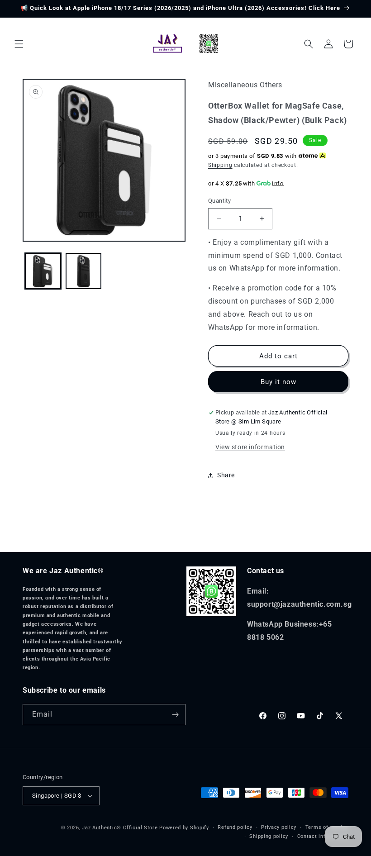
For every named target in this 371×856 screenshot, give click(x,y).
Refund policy (235, 827)
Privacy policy (278, 827)
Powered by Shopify (184, 828)
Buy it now (278, 382)
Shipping (220, 165)
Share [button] (226, 475)
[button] (19, 44)
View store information (250, 447)
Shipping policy (268, 836)
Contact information (322, 836)
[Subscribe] (175, 714)
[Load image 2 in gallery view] (84, 271)
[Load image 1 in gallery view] (43, 271)
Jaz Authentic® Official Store (119, 828)
